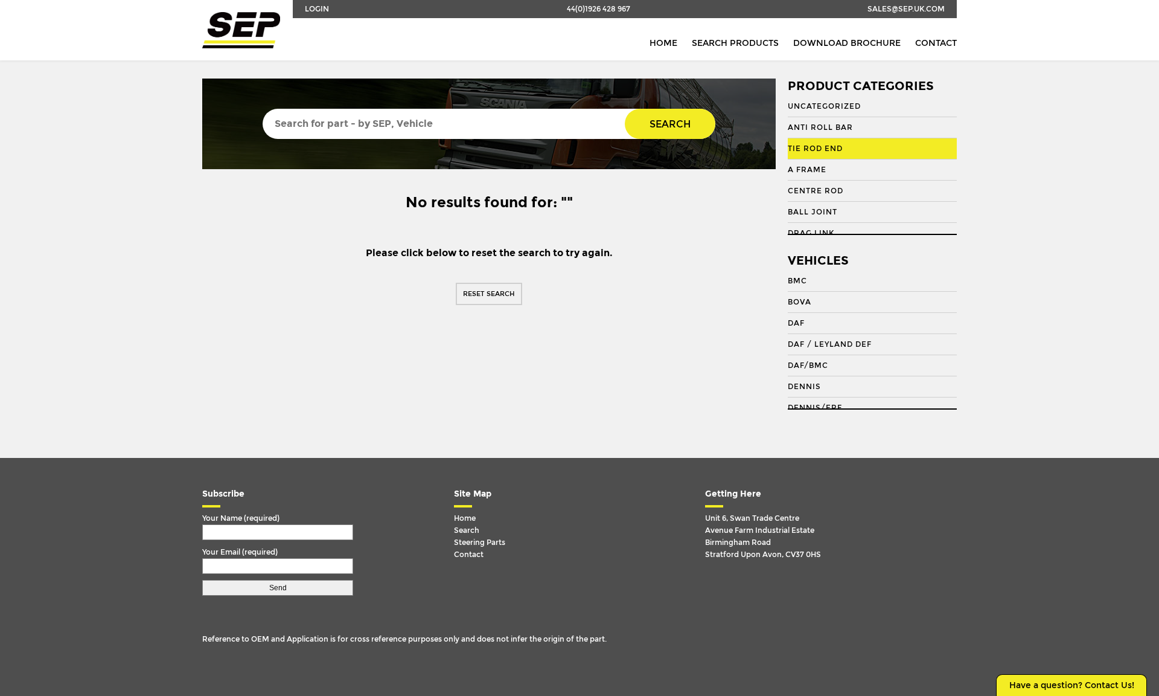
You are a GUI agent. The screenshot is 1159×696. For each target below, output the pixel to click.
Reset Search (489, 294)
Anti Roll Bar (820, 127)
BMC (797, 281)
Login (317, 9)
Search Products (735, 43)
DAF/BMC (808, 365)
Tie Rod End (815, 148)
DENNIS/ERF (815, 408)
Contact (936, 43)
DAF (796, 323)
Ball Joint (812, 212)
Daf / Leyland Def (830, 344)
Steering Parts (479, 542)
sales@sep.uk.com (906, 9)
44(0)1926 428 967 (598, 9)
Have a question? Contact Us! (1071, 685)
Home (663, 43)
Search (670, 124)
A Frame (807, 170)
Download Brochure (847, 43)
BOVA (799, 302)
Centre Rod (815, 191)
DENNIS (804, 386)
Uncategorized (824, 106)
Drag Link (811, 233)
